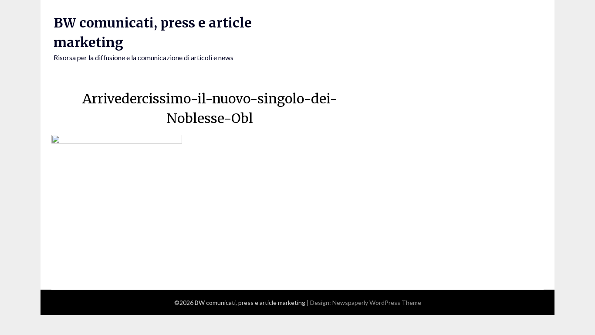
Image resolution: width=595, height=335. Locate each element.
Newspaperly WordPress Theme (376, 302)
